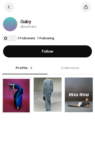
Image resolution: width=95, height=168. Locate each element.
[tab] (25, 69)
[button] (10, 24)
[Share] (86, 7)
